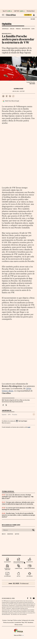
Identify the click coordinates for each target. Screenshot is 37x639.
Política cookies (17, 620)
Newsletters (30, 622)
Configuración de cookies (28, 620)
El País (32, 19)
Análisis (12, 28)
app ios (18, 576)
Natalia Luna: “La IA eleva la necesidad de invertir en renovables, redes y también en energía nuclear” (18, 515)
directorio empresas (29, 568)
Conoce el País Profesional (18, 583)
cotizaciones (7, 576)
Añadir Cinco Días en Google (12, 101)
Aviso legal (10, 620)
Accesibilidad (17, 622)
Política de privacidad (8, 622)
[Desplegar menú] (3, 15)
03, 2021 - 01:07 (18, 91)
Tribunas (18, 28)
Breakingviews (26, 28)
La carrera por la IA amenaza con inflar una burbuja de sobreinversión (18, 508)
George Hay (18, 88)
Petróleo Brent (31, 11)
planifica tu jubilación (7, 569)
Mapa (23, 622)
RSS (26, 622)
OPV (9, 414)
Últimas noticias (8, 491)
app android (30, 576)
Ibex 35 (5, 11)
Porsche (14, 414)
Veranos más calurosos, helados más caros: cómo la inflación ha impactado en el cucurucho (18, 503)
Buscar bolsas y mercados (11, 525)
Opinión (6, 24)
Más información (6, 423)
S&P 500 (16, 11)
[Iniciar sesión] (34, 15)
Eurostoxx (10, 534)
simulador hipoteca (18, 561)
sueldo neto (29, 561)
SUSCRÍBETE (28, 15)
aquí (29, 427)
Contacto (4, 620)
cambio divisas (18, 568)
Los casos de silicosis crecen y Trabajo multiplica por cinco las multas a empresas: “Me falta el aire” (18, 496)
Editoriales (5, 28)
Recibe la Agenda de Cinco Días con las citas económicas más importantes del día (16, 400)
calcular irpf (7, 561)
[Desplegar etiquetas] (34, 414)
